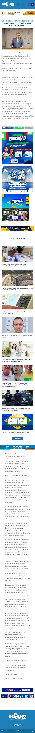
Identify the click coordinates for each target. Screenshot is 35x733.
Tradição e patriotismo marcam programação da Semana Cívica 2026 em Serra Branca (15, 433)
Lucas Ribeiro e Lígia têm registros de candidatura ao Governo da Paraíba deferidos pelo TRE (17, 360)
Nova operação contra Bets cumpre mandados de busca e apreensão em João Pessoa (16, 409)
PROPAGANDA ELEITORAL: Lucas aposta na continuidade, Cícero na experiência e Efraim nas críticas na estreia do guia (16, 385)
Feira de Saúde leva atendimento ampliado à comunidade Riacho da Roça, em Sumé (14, 265)
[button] (18, 4)
